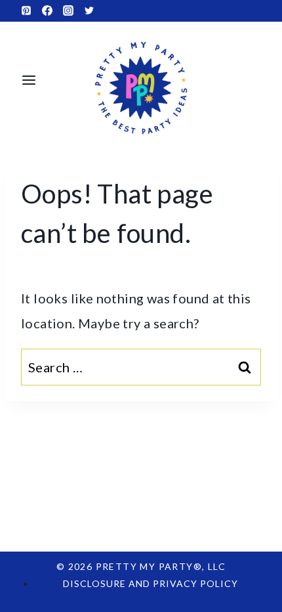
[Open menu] (29, 79)
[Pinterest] (26, 10)
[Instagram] (68, 10)
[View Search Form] (254, 79)
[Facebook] (47, 10)
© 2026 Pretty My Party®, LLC (141, 566)
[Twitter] (89, 10)
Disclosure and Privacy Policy (150, 583)
